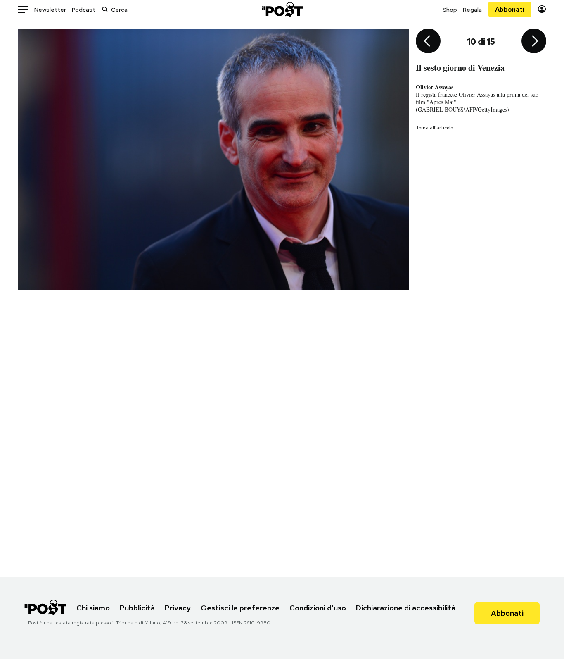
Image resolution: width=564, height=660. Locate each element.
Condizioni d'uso (317, 607)
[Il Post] (282, 9)
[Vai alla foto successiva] (533, 42)
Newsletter (50, 9)
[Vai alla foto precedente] (428, 42)
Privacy (178, 607)
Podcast (83, 9)
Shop (450, 9)
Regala (472, 9)
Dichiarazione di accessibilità (405, 607)
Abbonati (509, 9)
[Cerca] (105, 9)
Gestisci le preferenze (240, 607)
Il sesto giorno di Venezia (460, 68)
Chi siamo (93, 607)
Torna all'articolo (434, 128)
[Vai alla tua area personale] (542, 9)
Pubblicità (137, 607)
